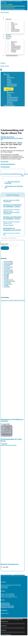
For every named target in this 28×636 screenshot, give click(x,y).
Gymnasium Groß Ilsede (7, 607)
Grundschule (6, 211)
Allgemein (5, 209)
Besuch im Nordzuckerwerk (9, 564)
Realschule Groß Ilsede (7, 606)
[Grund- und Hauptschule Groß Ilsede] (5, 12)
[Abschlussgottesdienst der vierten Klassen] (6, 436)
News (10, 211)
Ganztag (6, 268)
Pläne (5, 278)
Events (6, 265)
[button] (3, 175)
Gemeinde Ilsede (5, 604)
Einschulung (4, 164)
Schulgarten (7, 284)
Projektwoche (7, 279)
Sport (5, 285)
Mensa (6, 274)
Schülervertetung (8, 281)
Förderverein (7, 267)
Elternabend (17, 209)
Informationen (11, 164)
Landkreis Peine (5, 603)
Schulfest (6, 282)
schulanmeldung (5, 167)
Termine (6, 287)
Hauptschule (7, 271)
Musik (5, 275)
